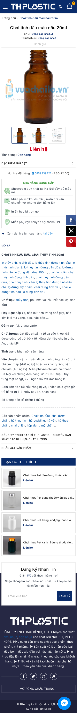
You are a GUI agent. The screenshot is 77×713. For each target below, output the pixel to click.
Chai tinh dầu (40, 415)
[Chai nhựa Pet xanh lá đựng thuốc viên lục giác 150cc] (12, 545)
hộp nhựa (25, 637)
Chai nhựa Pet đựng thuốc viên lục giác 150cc (48, 497)
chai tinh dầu (58, 272)
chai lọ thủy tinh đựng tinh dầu (50, 282)
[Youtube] (53, 676)
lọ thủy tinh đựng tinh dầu (53, 262)
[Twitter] (33, 676)
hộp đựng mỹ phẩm (40, 425)
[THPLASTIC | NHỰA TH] (33, 6)
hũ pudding (37, 420)
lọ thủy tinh (9, 262)
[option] (38, 87)
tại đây (48, 233)
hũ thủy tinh (19, 420)
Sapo (47, 708)
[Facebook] (23, 676)
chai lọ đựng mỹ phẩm (16, 287)
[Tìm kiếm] (60, 7)
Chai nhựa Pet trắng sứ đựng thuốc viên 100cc (48, 520)
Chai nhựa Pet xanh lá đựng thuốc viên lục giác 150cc (47, 542)
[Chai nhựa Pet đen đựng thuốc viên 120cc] (12, 478)
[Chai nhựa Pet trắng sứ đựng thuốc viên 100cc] (12, 523)
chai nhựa (10, 637)
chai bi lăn (18, 425)
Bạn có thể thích (20, 462)
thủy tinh (22, 300)
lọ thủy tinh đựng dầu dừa (42, 267)
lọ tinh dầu (26, 262)
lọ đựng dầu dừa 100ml (31, 272)
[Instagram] (43, 676)
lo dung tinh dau (34, 292)
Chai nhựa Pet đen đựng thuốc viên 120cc (45, 475)
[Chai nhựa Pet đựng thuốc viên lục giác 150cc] (12, 500)
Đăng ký (64, 595)
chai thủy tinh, (18, 282)
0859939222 (43, 173)
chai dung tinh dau (47, 287)
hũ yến (51, 420)
